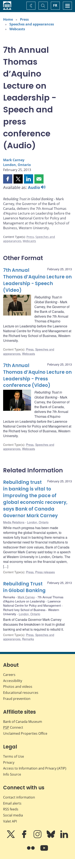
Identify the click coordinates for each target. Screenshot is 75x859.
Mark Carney (13, 160)
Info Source (12, 774)
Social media (13, 815)
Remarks (28, 639)
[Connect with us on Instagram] (38, 837)
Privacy (8, 762)
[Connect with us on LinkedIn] (64, 837)
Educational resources (20, 692)
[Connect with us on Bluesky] (51, 837)
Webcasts (17, 29)
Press (24, 19)
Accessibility (12, 680)
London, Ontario (17, 164)
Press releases (45, 572)
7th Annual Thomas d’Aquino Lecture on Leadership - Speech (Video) (37, 280)
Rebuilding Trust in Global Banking (24, 587)
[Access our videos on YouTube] (44, 851)
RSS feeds (10, 809)
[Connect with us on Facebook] (24, 837)
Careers (9, 674)
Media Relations (13, 522)
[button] (7, 179)
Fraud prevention (16, 698)
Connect (13, 727)
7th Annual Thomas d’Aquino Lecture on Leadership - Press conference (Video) (37, 375)
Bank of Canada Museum (22, 721)
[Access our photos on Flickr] (31, 851)
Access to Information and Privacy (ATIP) (34, 768)
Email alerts (12, 803)
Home (8, 19)
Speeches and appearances (31, 24)
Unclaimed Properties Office (25, 733)
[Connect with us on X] (11, 837)
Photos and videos (17, 686)
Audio (34, 187)
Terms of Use (13, 756)
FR (55, 5)
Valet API (10, 821)
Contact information (19, 797)
